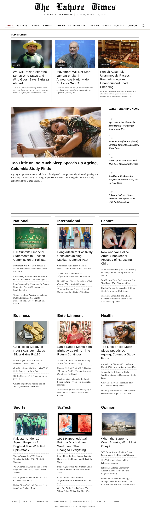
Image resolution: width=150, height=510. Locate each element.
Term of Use (42, 502)
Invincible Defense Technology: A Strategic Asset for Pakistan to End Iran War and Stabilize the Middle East (118, 481)
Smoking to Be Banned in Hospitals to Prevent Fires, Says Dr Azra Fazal (124, 179)
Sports (107, 25)
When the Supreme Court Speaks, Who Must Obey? (118, 442)
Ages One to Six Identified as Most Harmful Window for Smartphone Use (122, 126)
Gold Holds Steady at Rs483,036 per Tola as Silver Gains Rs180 (29, 350)
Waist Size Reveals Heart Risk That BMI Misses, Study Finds (123, 162)
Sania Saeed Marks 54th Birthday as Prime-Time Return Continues (74, 350)
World (61, 25)
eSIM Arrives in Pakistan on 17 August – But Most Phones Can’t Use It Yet (74, 480)
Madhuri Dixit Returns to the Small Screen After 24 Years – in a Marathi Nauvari (74, 381)
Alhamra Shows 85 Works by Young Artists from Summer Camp (74, 362)
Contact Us (100, 502)
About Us (27, 502)
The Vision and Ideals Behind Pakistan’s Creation (114, 461)
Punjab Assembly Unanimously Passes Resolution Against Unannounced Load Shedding (115, 79)
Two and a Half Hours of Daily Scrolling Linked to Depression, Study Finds (124, 145)
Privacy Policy (60, 502)
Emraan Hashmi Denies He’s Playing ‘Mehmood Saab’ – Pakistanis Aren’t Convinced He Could (74, 371)
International (68, 221)
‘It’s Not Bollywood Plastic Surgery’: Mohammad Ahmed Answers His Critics (74, 392)
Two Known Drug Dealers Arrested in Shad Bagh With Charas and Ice (118, 281)
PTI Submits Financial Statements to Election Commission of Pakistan (30, 255)
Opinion (132, 25)
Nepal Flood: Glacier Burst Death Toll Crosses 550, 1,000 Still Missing (74, 283)
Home (10, 25)
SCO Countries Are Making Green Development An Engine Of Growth (117, 453)
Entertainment (77, 25)
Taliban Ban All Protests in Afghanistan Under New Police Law (73, 275)
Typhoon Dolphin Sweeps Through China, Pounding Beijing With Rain (73, 290)
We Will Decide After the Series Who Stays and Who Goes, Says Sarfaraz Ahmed (30, 469)
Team (116, 502)
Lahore (35, 25)
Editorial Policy (81, 502)
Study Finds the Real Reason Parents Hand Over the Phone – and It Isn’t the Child (74, 458)
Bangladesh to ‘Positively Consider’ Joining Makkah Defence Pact (75, 255)
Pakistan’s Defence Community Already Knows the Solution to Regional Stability (115, 470)
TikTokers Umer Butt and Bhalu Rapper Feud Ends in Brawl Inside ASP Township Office (116, 298)
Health (95, 25)
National (48, 25)
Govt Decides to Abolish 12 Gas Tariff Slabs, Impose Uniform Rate (30, 369)
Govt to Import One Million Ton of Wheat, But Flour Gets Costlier (29, 385)
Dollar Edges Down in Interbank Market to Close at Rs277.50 (28, 362)
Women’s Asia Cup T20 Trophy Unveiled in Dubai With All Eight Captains (28, 458)
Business (22, 25)
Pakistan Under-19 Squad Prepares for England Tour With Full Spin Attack (122, 199)
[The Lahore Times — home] (75, 7)
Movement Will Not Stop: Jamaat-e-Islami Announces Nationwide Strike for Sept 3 (30, 268)
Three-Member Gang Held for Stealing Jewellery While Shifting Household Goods (118, 272)
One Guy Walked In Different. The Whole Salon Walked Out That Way (73, 489)
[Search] (143, 25)
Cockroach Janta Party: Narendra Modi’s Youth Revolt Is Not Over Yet (74, 267)
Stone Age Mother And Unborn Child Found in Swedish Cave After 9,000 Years (74, 469)
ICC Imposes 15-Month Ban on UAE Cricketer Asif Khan (30, 479)
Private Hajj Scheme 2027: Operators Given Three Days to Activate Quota (30, 278)
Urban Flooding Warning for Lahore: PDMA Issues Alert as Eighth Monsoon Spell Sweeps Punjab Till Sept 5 (30, 299)
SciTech (119, 25)
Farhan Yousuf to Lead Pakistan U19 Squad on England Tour (30, 486)
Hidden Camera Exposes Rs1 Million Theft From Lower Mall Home (118, 289)
